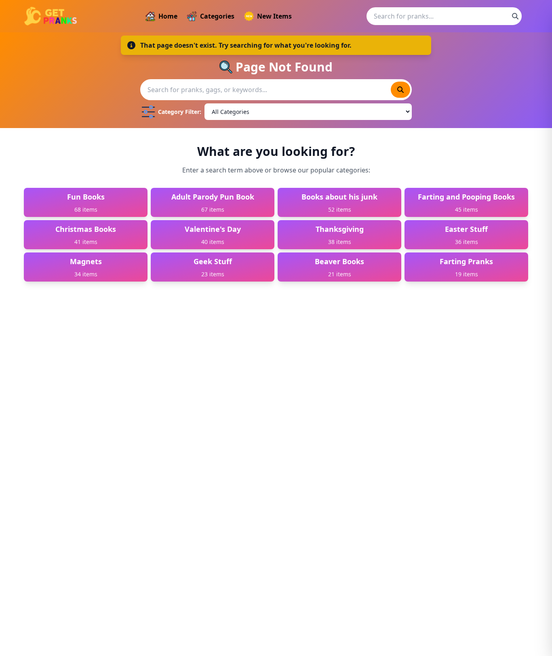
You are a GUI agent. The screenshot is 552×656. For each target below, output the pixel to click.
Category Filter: (179, 112)
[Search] (515, 16)
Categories (217, 16)
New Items (274, 16)
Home (167, 16)
